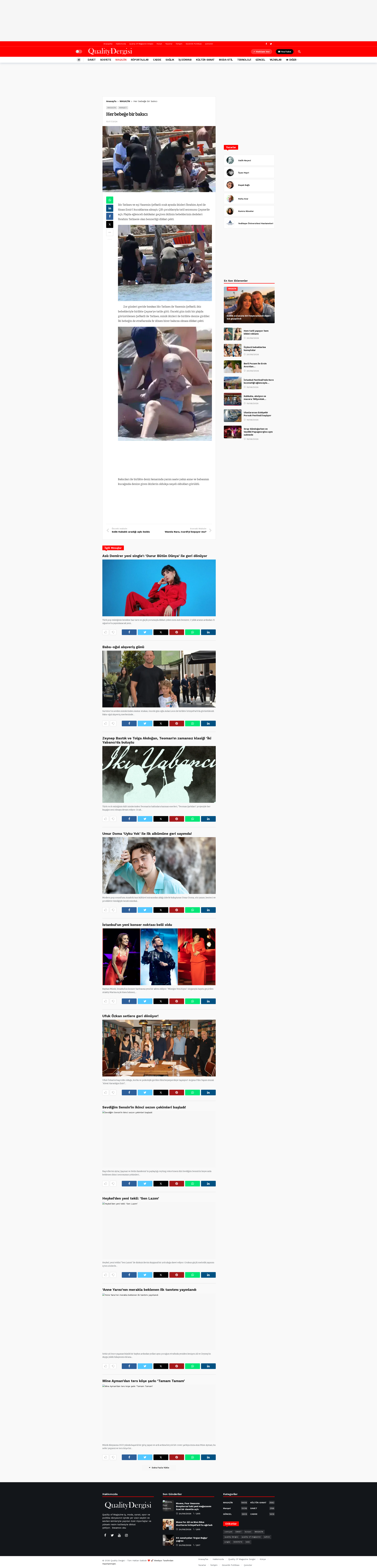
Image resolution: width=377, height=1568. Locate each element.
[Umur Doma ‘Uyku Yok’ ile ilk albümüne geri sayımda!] (159, 865)
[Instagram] (126, 1535)
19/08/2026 (252, 387)
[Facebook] (266, 44)
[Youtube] (119, 1535)
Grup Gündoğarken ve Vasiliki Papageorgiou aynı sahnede (258, 432)
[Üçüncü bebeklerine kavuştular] (233, 350)
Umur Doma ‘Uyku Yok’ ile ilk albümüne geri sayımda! (147, 834)
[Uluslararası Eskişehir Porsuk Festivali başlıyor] (233, 415)
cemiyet (228, 1532)
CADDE (262, 1514)
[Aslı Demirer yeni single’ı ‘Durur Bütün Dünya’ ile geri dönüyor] (159, 588)
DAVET (262, 1508)
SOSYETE (238, 1542)
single (227, 1542)
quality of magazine (251, 1537)
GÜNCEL (235, 1514)
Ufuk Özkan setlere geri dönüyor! (130, 1016)
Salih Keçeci (244, 160)
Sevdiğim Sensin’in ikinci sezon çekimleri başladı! (144, 1107)
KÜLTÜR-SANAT (262, 1502)
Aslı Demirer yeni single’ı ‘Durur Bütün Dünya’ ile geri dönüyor (154, 556)
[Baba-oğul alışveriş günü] (159, 679)
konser (248, 1532)
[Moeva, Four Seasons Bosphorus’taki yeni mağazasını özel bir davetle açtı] (168, 1505)
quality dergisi (231, 1537)
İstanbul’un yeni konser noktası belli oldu (137, 925)
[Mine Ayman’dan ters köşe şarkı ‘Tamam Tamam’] (159, 1413)
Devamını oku (119, 1528)
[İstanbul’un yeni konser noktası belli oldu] (159, 956)
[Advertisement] (188, 20)
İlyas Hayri (243, 172)
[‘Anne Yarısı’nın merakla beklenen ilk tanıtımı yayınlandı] (159, 1321)
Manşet (123, 108)
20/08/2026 (253, 338)
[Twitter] (271, 44)
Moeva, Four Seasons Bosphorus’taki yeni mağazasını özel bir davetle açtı (193, 1506)
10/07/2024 (111, 121)
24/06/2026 (185, 1513)
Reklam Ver (263, 51)
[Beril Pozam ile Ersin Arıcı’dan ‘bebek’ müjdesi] (233, 366)
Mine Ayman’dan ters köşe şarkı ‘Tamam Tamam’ (143, 1381)
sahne (267, 1537)
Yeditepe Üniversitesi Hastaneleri (255, 223)
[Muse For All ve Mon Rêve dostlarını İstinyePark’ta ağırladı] (168, 1524)
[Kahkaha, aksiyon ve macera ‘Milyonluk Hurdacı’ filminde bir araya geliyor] (233, 399)
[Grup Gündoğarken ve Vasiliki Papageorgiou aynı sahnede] (233, 432)
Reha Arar (243, 199)
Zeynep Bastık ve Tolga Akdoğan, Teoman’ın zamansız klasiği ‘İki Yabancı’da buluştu (156, 740)
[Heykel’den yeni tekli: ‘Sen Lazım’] (159, 1230)
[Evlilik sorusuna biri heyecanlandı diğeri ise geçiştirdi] (249, 305)
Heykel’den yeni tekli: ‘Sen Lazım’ (130, 1198)
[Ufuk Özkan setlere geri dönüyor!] (159, 1048)
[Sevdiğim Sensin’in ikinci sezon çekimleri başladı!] (159, 1139)
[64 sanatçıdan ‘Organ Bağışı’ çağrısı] (168, 1540)
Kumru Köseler (246, 211)
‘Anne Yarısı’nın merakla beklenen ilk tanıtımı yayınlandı (149, 1290)
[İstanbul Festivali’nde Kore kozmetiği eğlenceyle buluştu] (233, 383)
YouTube (286, 51)
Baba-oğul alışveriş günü (123, 647)
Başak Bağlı (244, 185)
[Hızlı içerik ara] (299, 51)
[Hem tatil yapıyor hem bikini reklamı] (233, 334)
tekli (248, 1542)
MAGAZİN (112, 108)
